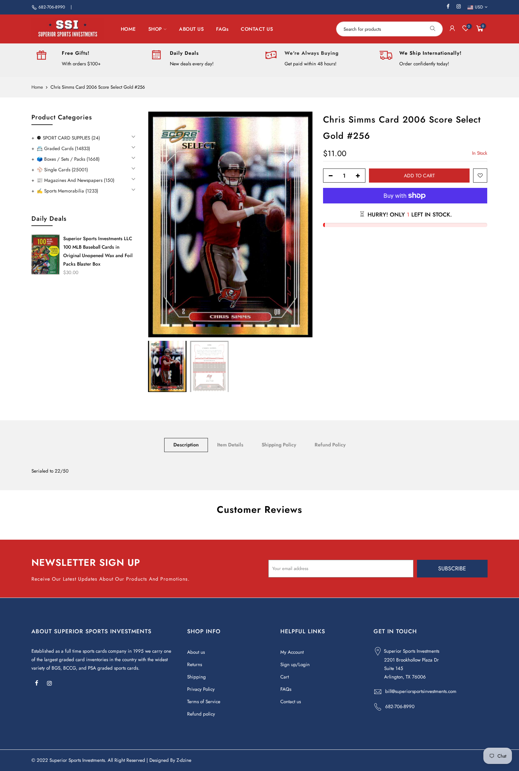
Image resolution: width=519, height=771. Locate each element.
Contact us (290, 701)
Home (37, 87)
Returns (194, 664)
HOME (128, 28)
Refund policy (201, 714)
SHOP (155, 28)
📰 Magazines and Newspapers (75, 180)
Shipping (196, 677)
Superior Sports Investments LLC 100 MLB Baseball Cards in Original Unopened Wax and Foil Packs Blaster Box (97, 251)
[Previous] (161, 224)
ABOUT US (191, 28)
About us (196, 652)
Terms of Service (203, 701)
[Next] (300, 224)
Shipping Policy (279, 444)
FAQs (222, 28)
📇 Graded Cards (63, 148)
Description (186, 444)
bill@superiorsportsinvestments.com (421, 691)
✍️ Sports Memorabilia (67, 191)
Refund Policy (330, 444)
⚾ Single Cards (62, 169)
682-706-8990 (51, 7)
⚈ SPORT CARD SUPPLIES (68, 138)
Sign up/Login (295, 664)
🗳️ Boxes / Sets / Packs (68, 159)
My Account (292, 652)
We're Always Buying (312, 53)
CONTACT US (257, 28)
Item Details (230, 444)
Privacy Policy (201, 689)
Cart (284, 677)
